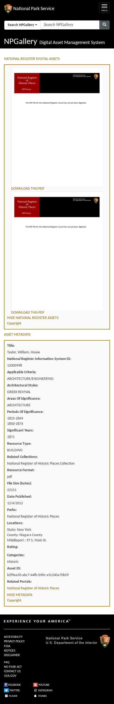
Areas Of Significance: (24, 399)
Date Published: (19, 497)
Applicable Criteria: (21, 372)
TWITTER (14, 690)
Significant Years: (20, 431)
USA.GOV (10, 676)
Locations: (15, 523)
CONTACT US (12, 671)
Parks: (12, 510)
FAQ (6, 662)
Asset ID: (14, 569)
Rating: (12, 547)
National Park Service (64, 638)
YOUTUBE (43, 685)
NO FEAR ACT (13, 667)
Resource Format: (21, 470)
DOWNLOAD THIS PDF (27, 189)
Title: (11, 346)
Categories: (16, 555)
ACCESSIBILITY (13, 637)
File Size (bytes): (19, 483)
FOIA (7, 646)
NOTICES (9, 650)
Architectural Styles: (22, 385)
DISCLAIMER (12, 655)
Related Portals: (19, 582)
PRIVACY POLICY (14, 641)
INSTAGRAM (45, 690)
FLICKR (12, 696)
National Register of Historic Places (33, 588)
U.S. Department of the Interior (72, 643)
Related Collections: (22, 457)
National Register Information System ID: (39, 359)
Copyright (14, 324)
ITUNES (42, 696)
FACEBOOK (14, 685)
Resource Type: (19, 444)
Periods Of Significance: (25, 412)
